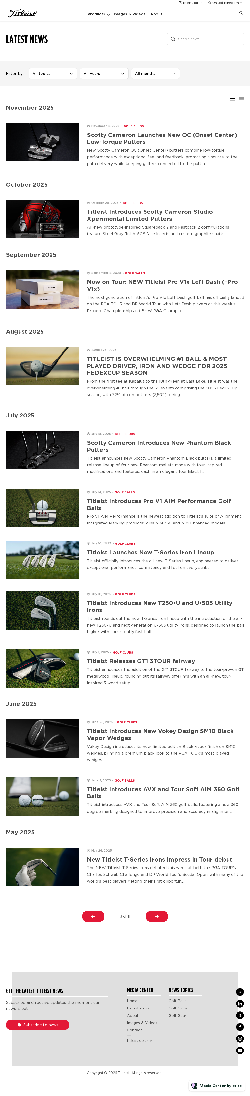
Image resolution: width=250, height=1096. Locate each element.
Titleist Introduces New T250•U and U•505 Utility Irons (159, 607)
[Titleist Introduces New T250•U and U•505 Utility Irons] (42, 610)
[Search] (173, 39)
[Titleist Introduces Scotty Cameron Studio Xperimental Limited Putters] (42, 219)
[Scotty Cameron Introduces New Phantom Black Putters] (42, 450)
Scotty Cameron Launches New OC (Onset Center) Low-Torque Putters (162, 138)
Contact (134, 1030)
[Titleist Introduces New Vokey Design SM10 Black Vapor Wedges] (42, 738)
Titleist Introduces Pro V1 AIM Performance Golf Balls (159, 504)
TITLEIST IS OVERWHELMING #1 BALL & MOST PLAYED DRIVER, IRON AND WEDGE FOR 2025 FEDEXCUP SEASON (157, 366)
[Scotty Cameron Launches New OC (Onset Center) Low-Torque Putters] (42, 142)
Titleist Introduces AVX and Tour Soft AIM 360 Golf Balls (163, 793)
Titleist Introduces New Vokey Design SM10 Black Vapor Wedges (160, 734)
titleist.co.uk (192, 3)
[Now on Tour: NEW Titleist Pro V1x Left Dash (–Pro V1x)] (42, 289)
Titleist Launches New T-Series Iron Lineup (150, 552)
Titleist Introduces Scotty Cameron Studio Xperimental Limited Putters (150, 215)
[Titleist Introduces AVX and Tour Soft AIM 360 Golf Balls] (42, 796)
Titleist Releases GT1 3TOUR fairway (141, 661)
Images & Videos (130, 14)
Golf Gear (177, 1015)
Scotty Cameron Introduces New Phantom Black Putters (159, 446)
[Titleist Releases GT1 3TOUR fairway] (42, 668)
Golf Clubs (134, 126)
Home (132, 1001)
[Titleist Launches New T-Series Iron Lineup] (42, 560)
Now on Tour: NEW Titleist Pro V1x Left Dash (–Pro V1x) (162, 285)
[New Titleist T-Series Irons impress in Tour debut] (42, 867)
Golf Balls (135, 273)
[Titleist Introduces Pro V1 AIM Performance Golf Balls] (42, 508)
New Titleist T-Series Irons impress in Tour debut (159, 859)
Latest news (138, 1008)
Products (96, 14)
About (156, 14)
